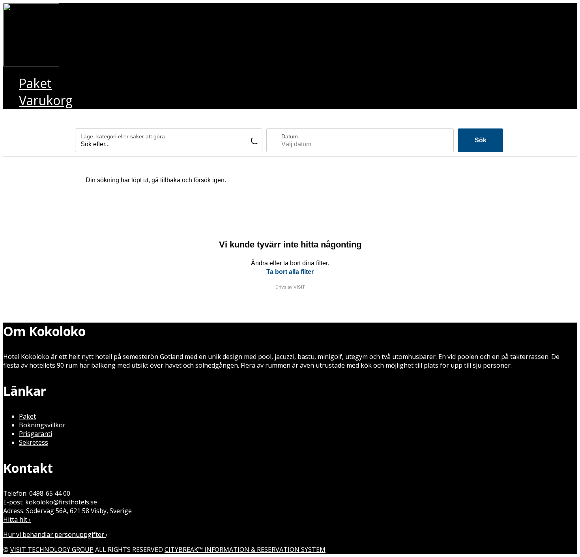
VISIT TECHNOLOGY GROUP (52, 549)
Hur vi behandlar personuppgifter (54, 534)
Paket (27, 416)
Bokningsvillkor (42, 425)
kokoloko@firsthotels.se (61, 502)
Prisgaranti (35, 433)
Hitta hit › (17, 519)
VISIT (299, 287)
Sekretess (33, 442)
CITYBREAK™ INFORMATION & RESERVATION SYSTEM (245, 549)
